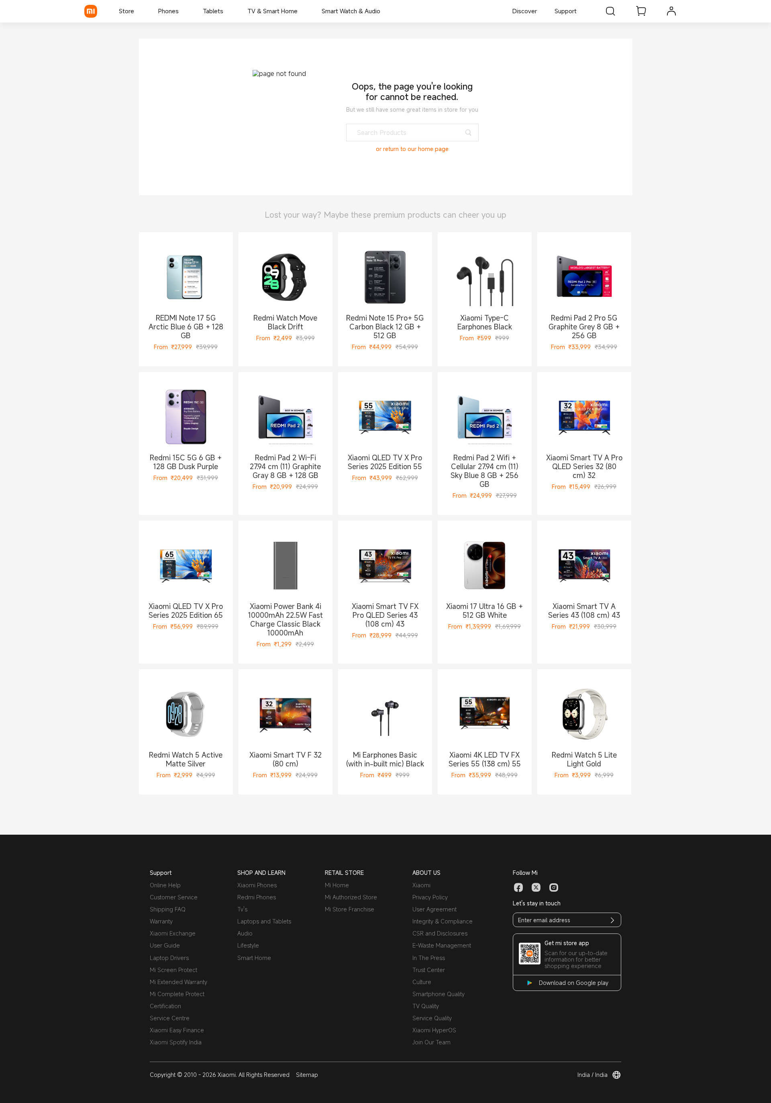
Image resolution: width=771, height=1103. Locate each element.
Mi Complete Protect (177, 994)
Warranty (161, 921)
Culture (421, 982)
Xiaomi (421, 885)
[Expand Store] (138, 11)
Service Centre (170, 1018)
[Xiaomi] (90, 11)
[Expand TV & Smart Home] (301, 11)
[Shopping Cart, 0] (641, 11)
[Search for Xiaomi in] (610, 11)
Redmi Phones (256, 897)
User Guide (165, 945)
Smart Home (254, 958)
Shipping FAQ (168, 909)
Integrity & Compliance (442, 921)
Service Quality (432, 1018)
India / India (592, 1075)
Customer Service (174, 897)
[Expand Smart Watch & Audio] (384, 11)
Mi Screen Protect (173, 970)
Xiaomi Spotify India (176, 1042)
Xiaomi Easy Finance (177, 1030)
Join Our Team (431, 1042)
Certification (165, 1006)
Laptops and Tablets (264, 921)
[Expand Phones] (183, 11)
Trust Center (428, 970)
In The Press (428, 958)
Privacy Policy (430, 897)
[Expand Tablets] (227, 11)
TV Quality (425, 1006)
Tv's (242, 909)
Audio (245, 933)
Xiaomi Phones (257, 885)
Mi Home (337, 885)
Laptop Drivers (169, 958)
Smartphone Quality (438, 994)
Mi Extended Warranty (178, 982)
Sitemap (307, 1074)
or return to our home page (412, 149)
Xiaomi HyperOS (434, 1030)
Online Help (165, 885)
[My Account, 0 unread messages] (671, 11)
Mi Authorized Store (351, 897)
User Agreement (434, 909)
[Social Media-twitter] (536, 887)
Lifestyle (248, 945)
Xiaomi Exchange (173, 933)
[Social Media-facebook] (518, 887)
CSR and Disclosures (439, 933)
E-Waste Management (441, 945)
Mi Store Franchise (349, 909)
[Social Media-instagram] (553, 887)
